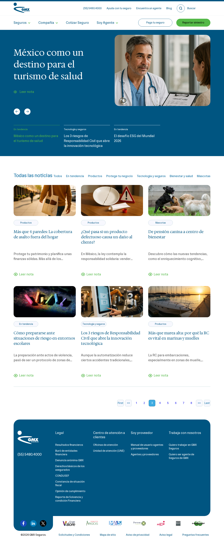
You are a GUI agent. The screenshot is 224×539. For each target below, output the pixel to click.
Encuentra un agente (148, 8)
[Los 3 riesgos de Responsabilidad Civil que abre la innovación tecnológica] (112, 301)
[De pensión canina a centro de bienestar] (179, 200)
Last (207, 403)
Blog (169, 8)
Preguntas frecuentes (195, 535)
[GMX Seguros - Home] (22, 8)
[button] (37, 138)
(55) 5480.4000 (92, 8)
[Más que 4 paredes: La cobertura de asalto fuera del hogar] (45, 200)
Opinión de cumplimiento (70, 491)
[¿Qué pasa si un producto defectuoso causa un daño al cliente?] (112, 200)
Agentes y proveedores (145, 454)
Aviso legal (165, 535)
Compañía (46, 23)
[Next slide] (27, 111)
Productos (95, 176)
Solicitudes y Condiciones (74, 535)
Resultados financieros (69, 445)
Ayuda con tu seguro (119, 8)
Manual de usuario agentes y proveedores (147, 446)
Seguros (20, 23)
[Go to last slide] (17, 111)
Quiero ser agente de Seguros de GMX (181, 456)
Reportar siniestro (193, 22)
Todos (57, 176)
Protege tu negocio (119, 176)
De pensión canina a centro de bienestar (176, 234)
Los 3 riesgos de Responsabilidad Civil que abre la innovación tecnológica (110, 338)
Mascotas (203, 176)
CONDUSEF (62, 475)
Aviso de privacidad (137, 535)
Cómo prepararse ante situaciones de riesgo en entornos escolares (44, 338)
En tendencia (21, 129)
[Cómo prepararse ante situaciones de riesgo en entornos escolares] (45, 301)
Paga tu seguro (155, 22)
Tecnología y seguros (75, 129)
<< (128, 403)
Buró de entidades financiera (66, 452)
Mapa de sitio (108, 535)
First (120, 403)
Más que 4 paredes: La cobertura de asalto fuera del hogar (43, 234)
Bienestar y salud (181, 176)
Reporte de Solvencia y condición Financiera (69, 498)
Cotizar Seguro (77, 23)
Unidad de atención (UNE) (108, 451)
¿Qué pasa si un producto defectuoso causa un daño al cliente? (106, 237)
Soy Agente (105, 23)
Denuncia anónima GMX (69, 460)
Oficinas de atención (105, 445)
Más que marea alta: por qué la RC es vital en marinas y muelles (178, 335)
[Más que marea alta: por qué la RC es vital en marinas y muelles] (179, 301)
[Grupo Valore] (92, 523)
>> (199, 403)
